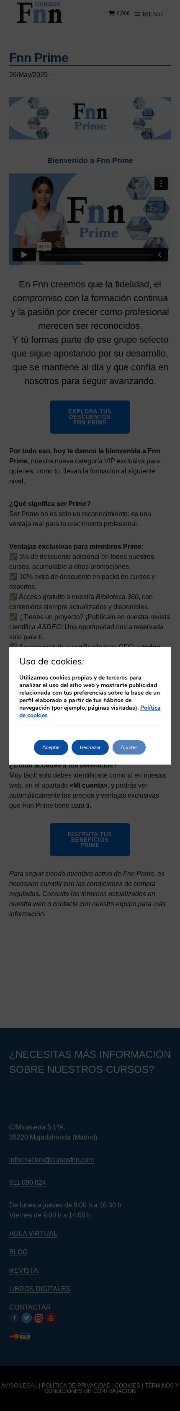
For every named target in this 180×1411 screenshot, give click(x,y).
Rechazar (90, 747)
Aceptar (51, 747)
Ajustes (129, 747)
